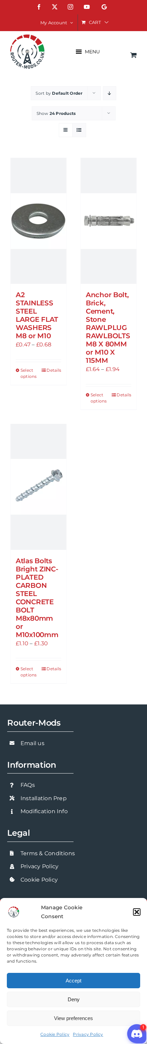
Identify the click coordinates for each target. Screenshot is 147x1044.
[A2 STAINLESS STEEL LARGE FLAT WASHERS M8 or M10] (38, 221)
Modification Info (44, 811)
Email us (32, 743)
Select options (29, 373)
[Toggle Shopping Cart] (133, 54)
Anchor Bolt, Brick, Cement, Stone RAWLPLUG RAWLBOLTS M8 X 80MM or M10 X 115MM (108, 328)
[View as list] (79, 130)
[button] (136, 912)
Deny (74, 999)
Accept (73, 980)
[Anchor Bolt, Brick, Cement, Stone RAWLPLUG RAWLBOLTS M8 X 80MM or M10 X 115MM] (108, 221)
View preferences (73, 1018)
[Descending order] (109, 93)
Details (53, 370)
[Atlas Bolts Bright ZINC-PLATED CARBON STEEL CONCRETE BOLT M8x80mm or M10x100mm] (38, 487)
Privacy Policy (88, 1034)
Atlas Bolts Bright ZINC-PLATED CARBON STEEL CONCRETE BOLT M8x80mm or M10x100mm (37, 598)
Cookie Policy (54, 1034)
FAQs (28, 785)
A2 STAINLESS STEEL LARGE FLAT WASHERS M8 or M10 (37, 315)
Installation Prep (44, 798)
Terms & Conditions (48, 853)
